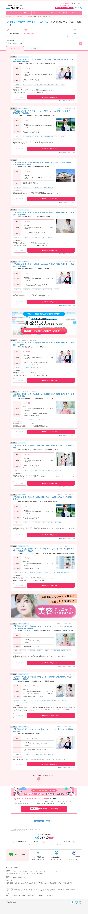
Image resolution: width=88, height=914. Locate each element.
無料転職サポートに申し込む (63, 7)
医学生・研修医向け (30, 871)
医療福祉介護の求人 (40, 873)
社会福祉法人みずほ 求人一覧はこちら (67, 100)
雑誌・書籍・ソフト (71, 882)
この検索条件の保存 (68, 37)
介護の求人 (44, 890)
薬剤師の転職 (73, 889)
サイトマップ (52, 841)
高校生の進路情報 (9, 877)
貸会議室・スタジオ (31, 895)
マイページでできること (77, 3)
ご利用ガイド (26, 13)
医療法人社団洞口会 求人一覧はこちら (67, 253)
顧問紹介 (67, 889)
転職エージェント (37, 889)
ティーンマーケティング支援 (45, 882)
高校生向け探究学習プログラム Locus (21, 877)
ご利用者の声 (64, 13)
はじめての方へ (38, 13)
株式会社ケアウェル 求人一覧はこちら (67, 202)
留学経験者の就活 (15, 871)
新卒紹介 (30, 889)
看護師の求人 (9, 890)
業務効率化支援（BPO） (17, 895)
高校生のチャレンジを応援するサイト (32, 882)
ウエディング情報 (10, 883)
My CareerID (60, 883)
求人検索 (51, 13)
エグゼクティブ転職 (45, 889)
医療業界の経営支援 (51, 890)
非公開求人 (16, 43)
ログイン (77, 7)
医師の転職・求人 (24, 890)
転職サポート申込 (59, 844)
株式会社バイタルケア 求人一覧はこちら (67, 588)
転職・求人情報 (38, 871)
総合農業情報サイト (25, 883)
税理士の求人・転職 (60, 889)
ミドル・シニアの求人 (72, 871)
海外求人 (44, 871)
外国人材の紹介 (59, 890)
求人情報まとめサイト (10, 882)
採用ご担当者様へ (66, 3)
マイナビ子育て (33, 883)
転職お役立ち (76, 13)
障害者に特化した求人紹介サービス (13, 873)
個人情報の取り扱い (67, 841)
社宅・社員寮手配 (40, 895)
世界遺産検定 (17, 883)
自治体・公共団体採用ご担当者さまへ (21, 841)
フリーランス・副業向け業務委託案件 (29, 873)
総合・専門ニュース (19, 882)
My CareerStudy (53, 883)
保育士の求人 (31, 890)
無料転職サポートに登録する (44, 809)
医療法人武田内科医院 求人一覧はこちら (67, 767)
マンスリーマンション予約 (23, 885)
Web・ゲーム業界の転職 (15, 889)
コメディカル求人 (16, 890)
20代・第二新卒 (24, 889)
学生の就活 (8, 871)
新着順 (34, 48)
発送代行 (24, 895)
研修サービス (8, 895)
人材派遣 (7, 889)
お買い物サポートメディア (12, 885)
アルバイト (60, 871)
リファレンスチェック (49, 895)
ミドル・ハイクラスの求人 (52, 871)
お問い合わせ (44, 844)
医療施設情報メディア (68, 883)
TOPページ (13, 13)
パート (65, 871)
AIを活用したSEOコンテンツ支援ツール (37, 885)
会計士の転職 (53, 889)
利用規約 (28, 844)
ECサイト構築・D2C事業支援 (43, 883)
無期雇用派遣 (38, 890)
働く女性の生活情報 (62, 882)
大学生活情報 (54, 882)
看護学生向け (22, 871)
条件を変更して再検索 (45, 821)
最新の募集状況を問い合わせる (52, 97)
